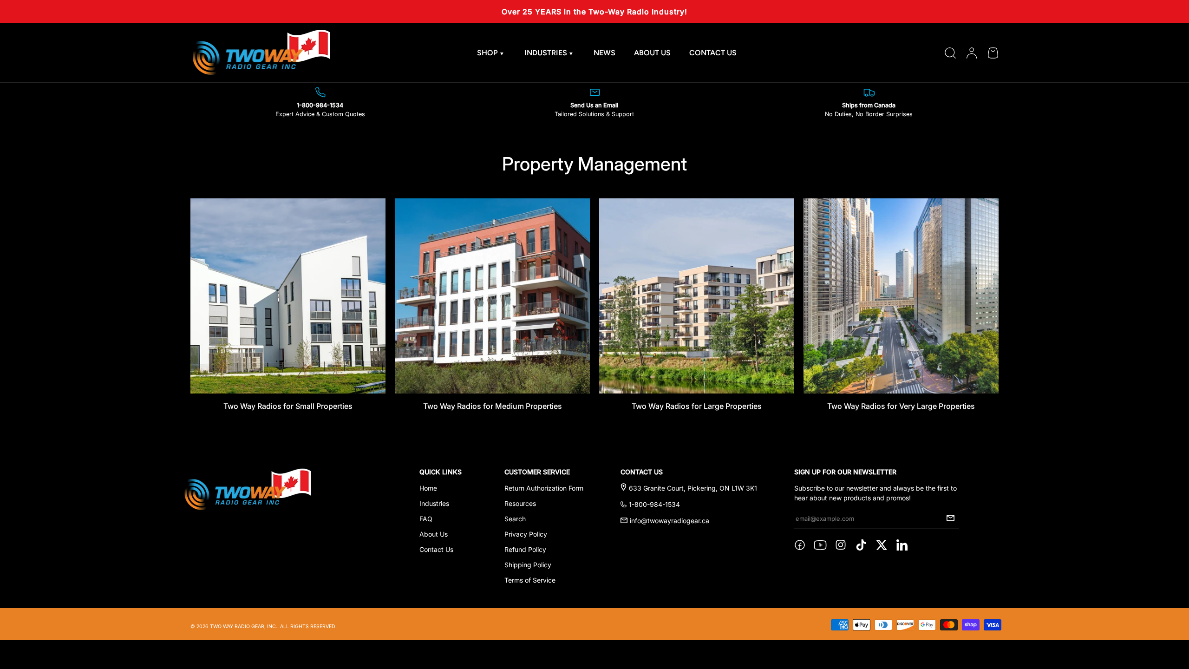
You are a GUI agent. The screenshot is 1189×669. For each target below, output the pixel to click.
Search (515, 519)
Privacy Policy (525, 534)
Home (428, 488)
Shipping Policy (527, 565)
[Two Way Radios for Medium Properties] (492, 296)
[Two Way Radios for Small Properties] (287, 296)
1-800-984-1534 (654, 504)
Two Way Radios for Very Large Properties (901, 406)
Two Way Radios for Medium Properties (492, 406)
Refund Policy (525, 549)
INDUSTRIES (545, 52)
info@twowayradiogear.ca (669, 521)
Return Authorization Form (543, 488)
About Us (433, 534)
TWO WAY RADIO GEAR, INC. (243, 626)
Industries (434, 503)
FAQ (425, 519)
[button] (993, 53)
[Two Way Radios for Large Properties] (696, 296)
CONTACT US (713, 52)
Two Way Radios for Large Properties (697, 406)
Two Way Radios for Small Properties (288, 406)
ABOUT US (652, 52)
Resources (520, 503)
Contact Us (436, 549)
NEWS (604, 52)
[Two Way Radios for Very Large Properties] (901, 296)
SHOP (487, 52)
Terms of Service (529, 580)
